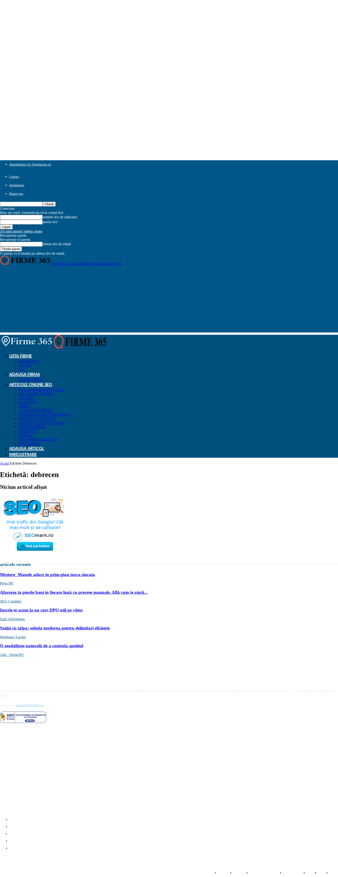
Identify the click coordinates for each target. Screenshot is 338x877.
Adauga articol (26, 448)
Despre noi (16, 193)
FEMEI (23, 406)
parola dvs (50, 222)
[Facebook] (4, 729)
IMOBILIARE (29, 444)
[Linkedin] (16, 729)
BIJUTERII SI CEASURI (37, 439)
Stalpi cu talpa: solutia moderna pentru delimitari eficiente (55, 628)
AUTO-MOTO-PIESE (35, 410)
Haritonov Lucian (13, 637)
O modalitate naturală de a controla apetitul (41, 645)
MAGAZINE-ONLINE (36, 394)
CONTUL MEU (30, 380)
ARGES (24, 365)
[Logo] (27, 347)
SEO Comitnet (10, 601)
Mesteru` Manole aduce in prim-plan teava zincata (47, 574)
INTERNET (27, 431)
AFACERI (26, 398)
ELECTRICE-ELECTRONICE (42, 423)
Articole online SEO (30, 384)
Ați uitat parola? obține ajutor (21, 231)
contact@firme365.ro (29, 705)
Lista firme (20, 356)
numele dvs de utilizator (60, 217)
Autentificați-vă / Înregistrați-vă (30, 164)
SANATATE (27, 402)
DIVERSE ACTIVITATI (36, 419)
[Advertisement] (169, 300)
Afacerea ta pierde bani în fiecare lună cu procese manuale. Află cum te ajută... (74, 592)
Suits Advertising (12, 619)
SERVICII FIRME (32, 427)
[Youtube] (40, 729)
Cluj (21, 369)
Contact (14, 176)
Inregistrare (16, 185)
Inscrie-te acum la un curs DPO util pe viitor (41, 610)
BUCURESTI (28, 361)
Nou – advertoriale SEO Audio (40, 390)
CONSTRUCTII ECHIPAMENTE (44, 415)
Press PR (6, 583)
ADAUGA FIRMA (24, 374)
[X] (28, 729)
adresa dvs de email (57, 244)
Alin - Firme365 (11, 655)
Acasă (4, 463)
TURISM (25, 435)
